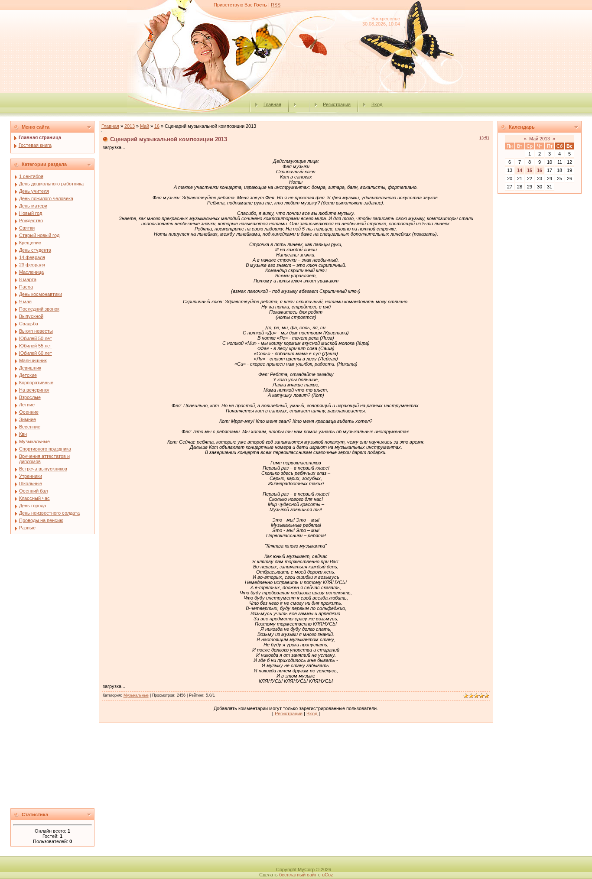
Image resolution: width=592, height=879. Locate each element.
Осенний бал (33, 490)
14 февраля (32, 257)
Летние (27, 404)
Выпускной (31, 316)
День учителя (34, 191)
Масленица (31, 272)
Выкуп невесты (36, 331)
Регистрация (337, 104)
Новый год (30, 213)
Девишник (30, 367)
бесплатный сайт (298, 874)
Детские (28, 375)
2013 (129, 126)
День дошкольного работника (51, 183)
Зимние (27, 419)
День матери (33, 205)
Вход (376, 104)
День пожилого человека (46, 198)
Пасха (26, 286)
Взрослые (30, 397)
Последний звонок (39, 308)
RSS (275, 4)
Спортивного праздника (45, 448)
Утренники (30, 476)
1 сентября (31, 176)
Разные (27, 527)
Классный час (34, 498)
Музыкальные (34, 441)
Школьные (30, 483)
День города (32, 505)
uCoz (327, 874)
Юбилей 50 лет (35, 338)
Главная (272, 104)
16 (156, 126)
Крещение (30, 242)
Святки (27, 227)
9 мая (25, 301)
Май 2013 (539, 138)
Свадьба (28, 323)
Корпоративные (36, 382)
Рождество (31, 220)
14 (519, 170)
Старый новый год (39, 235)
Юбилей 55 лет (35, 345)
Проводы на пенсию (41, 520)
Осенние (29, 412)
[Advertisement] (52, 674)
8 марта (27, 279)
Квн (23, 434)
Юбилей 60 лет (35, 353)
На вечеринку (34, 389)
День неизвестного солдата (49, 513)
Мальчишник (33, 360)
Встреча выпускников (43, 468)
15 (529, 170)
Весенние (29, 426)
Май (144, 126)
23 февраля (32, 264)
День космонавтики (40, 294)
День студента (35, 250)
